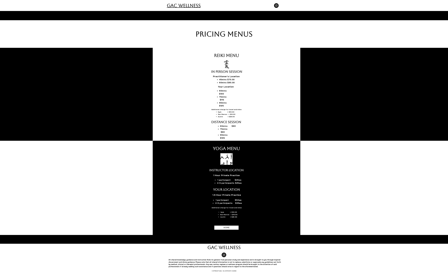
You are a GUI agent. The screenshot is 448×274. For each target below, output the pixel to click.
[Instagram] (276, 5)
